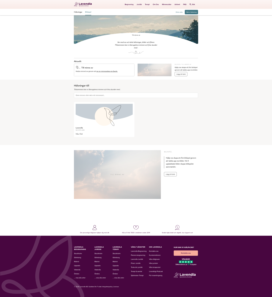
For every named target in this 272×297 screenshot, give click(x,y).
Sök (193, 4)
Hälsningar (78, 12)
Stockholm (78, 253)
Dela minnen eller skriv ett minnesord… (90, 95)
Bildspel (88, 12)
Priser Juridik (135, 263)
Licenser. (116, 287)
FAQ (184, 4)
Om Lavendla (155, 247)
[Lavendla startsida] (84, 4)
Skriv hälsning (191, 12)
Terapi (147, 4)
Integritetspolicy (107, 287)
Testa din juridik (136, 267)
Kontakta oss (153, 251)
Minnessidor (166, 4)
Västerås (77, 269)
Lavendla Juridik (99, 248)
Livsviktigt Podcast (156, 271)
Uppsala (77, 265)
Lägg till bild (181, 74)
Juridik (139, 4)
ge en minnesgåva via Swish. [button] (107, 71)
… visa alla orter (79, 278)
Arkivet (177, 4)
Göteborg (77, 257)
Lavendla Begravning (80, 248)
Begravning (129, 4)
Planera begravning (138, 255)
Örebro (76, 274)
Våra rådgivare (154, 259)
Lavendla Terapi (117, 248)
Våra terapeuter (155, 267)
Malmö (76, 261)
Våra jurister (153, 263)
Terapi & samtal (136, 271)
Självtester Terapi (137, 275)
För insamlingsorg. (156, 275)
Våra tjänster (138, 247)
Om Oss (156, 4)
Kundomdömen (155, 255)
